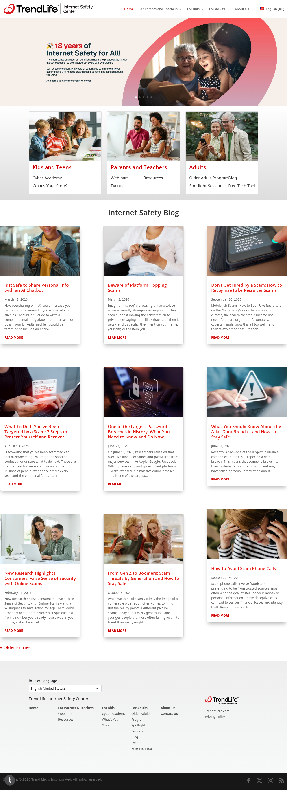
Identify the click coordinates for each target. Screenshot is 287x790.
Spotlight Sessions (206, 186)
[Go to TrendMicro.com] (222, 699)
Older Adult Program (209, 178)
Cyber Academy (47, 178)
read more (13, 337)
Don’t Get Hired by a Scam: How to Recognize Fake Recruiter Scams (246, 287)
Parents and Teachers (139, 167)
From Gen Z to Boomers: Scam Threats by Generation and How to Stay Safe (143, 578)
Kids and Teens (52, 167)
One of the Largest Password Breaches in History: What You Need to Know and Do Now (139, 432)
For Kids (193, 9)
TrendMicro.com (217, 711)
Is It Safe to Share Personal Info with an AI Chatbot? (36, 287)
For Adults (217, 9)
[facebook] (248, 781)
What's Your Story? (50, 186)
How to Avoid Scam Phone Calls (243, 568)
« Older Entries (15, 647)
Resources (153, 178)
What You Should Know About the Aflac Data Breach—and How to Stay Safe (246, 432)
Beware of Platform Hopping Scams (137, 287)
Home (129, 9)
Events (117, 186)
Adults (197, 167)
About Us (242, 9)
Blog (232, 178)
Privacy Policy (215, 717)
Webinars (120, 178)
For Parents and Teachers (158, 9)
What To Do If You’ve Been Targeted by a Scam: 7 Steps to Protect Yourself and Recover (35, 432)
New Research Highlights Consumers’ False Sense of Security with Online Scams (40, 578)
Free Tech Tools (242, 186)
